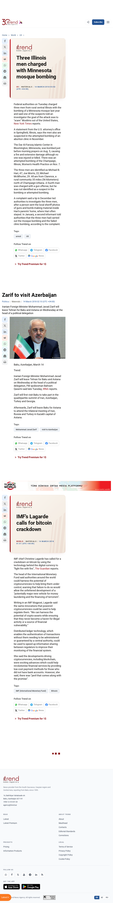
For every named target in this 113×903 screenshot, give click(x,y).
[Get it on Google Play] (30, 886)
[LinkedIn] (36, 874)
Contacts (63, 827)
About (61, 819)
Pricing (6, 847)
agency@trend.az (10, 805)
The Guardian (42, 568)
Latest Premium (10, 823)
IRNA (46, 388)
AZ (102, 897)
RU (107, 897)
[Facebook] (11, 874)
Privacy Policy (65, 851)
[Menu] (108, 22)
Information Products (12, 851)
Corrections (64, 835)
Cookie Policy (64, 859)
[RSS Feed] (42, 874)
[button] (4, 41)
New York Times (23, 123)
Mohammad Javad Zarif (26, 429)
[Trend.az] (12, 22)
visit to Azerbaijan (50, 429)
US (27, 236)
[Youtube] (23, 874)
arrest (18, 236)
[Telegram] (30, 874)
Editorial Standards (67, 831)
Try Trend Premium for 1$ (31, 264)
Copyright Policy (66, 855)
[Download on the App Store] (11, 886)
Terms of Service (66, 847)
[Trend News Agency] (11, 779)
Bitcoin (54, 691)
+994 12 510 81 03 (10, 802)
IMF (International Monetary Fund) (31, 691)
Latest (6, 819)
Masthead (63, 823)
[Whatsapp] (5, 874)
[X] (17, 874)
